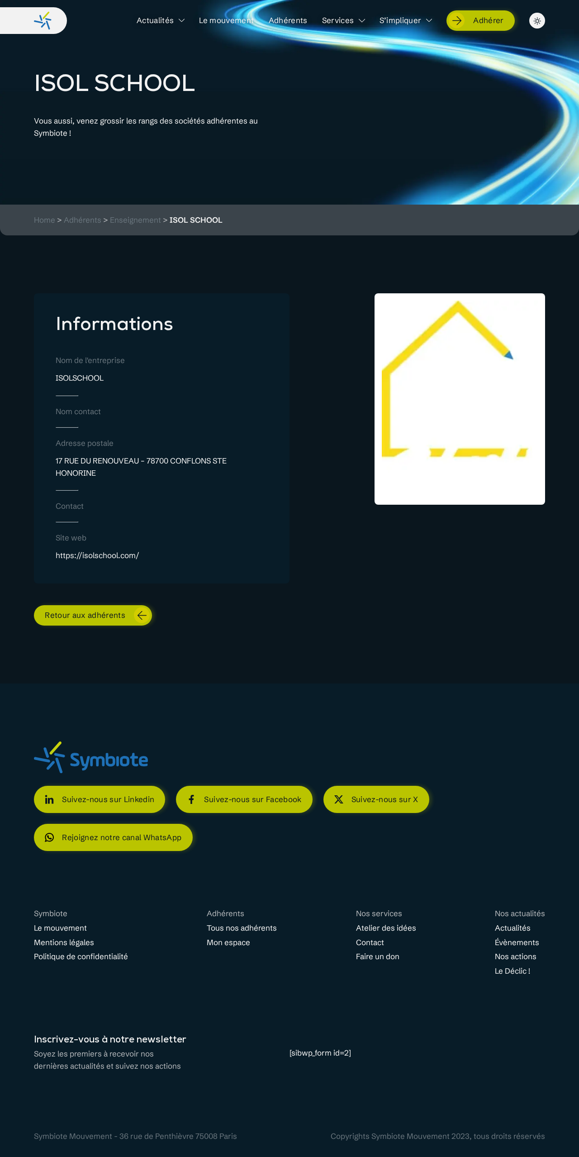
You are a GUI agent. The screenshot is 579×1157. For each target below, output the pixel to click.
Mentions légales (64, 942)
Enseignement (135, 220)
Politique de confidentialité (81, 956)
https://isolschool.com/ (97, 555)
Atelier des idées (386, 927)
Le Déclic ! (512, 970)
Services (338, 20)
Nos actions (515, 956)
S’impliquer (401, 20)
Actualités (155, 20)
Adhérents (288, 20)
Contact (370, 942)
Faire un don (377, 956)
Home (44, 220)
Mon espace (228, 942)
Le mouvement (226, 20)
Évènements (517, 942)
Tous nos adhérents (242, 927)
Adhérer (488, 20)
